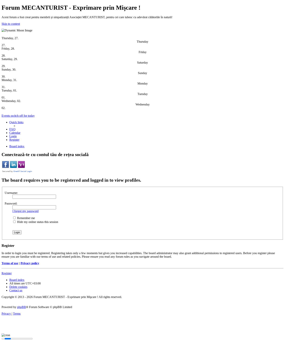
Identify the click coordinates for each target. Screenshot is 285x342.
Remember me (25, 218)
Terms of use (10, 263)
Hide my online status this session (37, 222)
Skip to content (11, 23)
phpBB (21, 307)
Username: (11, 192)
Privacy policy (30, 263)
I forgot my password (25, 211)
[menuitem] (12, 129)
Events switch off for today (18, 115)
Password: (11, 203)
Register (7, 273)
